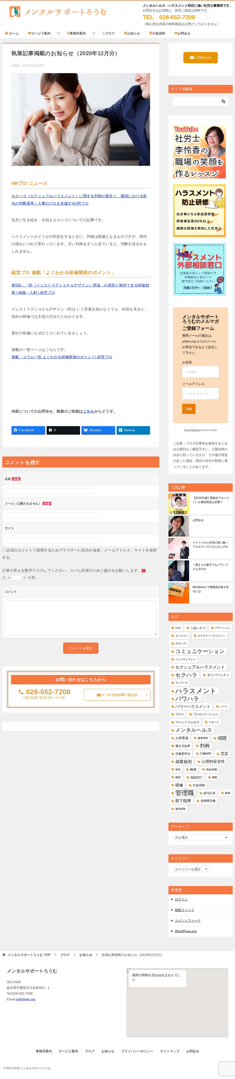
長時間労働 (208, 801)
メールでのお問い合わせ (119, 695)
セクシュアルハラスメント (200, 667)
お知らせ (133, 33)
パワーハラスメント (192, 706)
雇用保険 (180, 808)
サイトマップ (169, 1051)
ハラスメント (196, 690)
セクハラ (186, 675)
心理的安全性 (213, 761)
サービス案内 (40, 33)
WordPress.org (186, 931)
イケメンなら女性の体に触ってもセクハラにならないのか (210, 544)
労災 (224, 754)
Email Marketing (192, 430)
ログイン (181, 899)
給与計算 (209, 793)
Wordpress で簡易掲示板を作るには (211, 589)
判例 (205, 746)
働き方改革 (182, 746)
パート (224, 706)
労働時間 (205, 753)
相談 (178, 777)
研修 (179, 785)
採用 (177, 769)
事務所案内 (78, 33)
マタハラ (214, 722)
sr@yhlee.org (25, 999)
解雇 (227, 793)
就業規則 (183, 761)
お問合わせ (202, 57)
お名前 (187, 362)
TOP (29, 955)
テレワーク (181, 682)
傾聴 (222, 737)
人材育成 (181, 738)
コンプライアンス (185, 659)
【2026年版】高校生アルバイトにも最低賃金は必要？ (211, 500)
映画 (193, 769)
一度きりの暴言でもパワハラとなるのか (210, 567)
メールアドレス (193, 383)
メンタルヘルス (193, 730)
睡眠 (214, 777)
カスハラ (180, 643)
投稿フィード (184, 910)
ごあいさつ (197, 628)
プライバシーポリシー (137, 1051)
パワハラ (187, 698)
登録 (189, 409)
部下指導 (183, 801)
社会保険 (199, 785)
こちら (88, 411)
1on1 (178, 627)
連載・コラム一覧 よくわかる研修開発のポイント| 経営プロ (61, 357)
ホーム (13, 33)
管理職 (184, 793)
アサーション (222, 627)
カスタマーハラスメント (211, 635)
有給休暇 (211, 769)
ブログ (110, 33)
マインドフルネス (187, 722)
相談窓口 (196, 777)
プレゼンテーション (205, 714)
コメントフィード (188, 920)
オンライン (181, 635)
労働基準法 (182, 753)
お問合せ (184, 33)
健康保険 (203, 738)
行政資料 (158, 33)
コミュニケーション (200, 651)
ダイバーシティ (218, 675)
